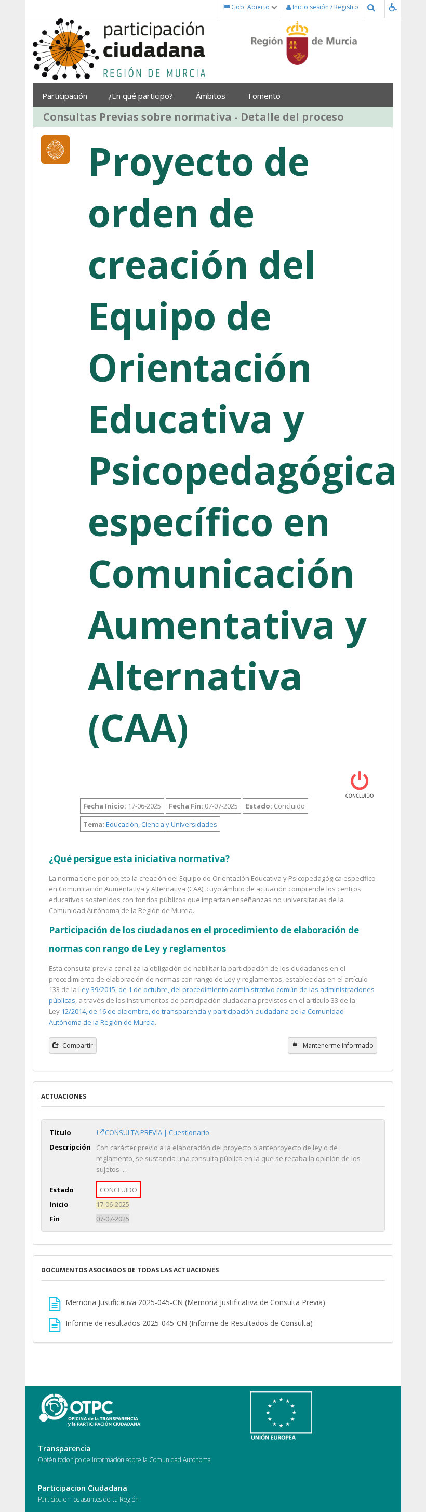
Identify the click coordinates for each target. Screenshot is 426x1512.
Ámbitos (212, 95)
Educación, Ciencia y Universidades (161, 824)
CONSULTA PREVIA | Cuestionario (157, 1132)
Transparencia (64, 1448)
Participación (64, 95)
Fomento (265, 95)
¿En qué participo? (141, 95)
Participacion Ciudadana (82, 1488)
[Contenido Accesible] (395, 7)
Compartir (77, 1045)
